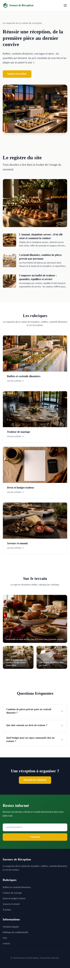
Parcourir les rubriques (35, 780)
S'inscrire (35, 837)
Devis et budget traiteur (14, 898)
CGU (5, 938)
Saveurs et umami (11, 904)
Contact (6, 943)
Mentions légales (11, 927)
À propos (7, 910)
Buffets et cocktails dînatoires (17, 887)
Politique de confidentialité (15, 932)
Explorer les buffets (17, 74)
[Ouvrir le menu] (65, 5)
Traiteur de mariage (12, 893)
